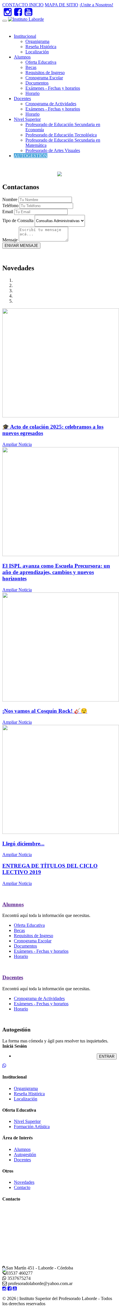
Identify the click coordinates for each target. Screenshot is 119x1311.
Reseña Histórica (40, 46)
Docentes (22, 98)
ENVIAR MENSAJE (21, 245)
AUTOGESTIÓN (30, 155)
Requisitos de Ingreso (45, 72)
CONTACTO (15, 4)
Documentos (37, 82)
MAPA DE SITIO (61, 4)
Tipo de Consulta (18, 220)
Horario (32, 93)
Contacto (22, 1187)
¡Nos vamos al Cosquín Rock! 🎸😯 (44, 711)
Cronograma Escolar (44, 77)
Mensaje (10, 239)
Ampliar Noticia (17, 444)
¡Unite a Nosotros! (96, 4)
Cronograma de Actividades (50, 103)
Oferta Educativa (40, 62)
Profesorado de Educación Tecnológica (61, 134)
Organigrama (37, 41)
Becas (30, 67)
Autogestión (25, 1154)
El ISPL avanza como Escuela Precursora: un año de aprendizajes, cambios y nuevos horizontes (56, 572)
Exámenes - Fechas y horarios (52, 88)
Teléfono (10, 205)
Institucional (25, 36)
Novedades (24, 1182)
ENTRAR (106, 1056)
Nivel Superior (27, 119)
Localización (37, 51)
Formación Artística (32, 1126)
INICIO (36, 4)
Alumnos (22, 57)
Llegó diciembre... (23, 844)
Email (7, 211)
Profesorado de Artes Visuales (52, 150)
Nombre (9, 199)
